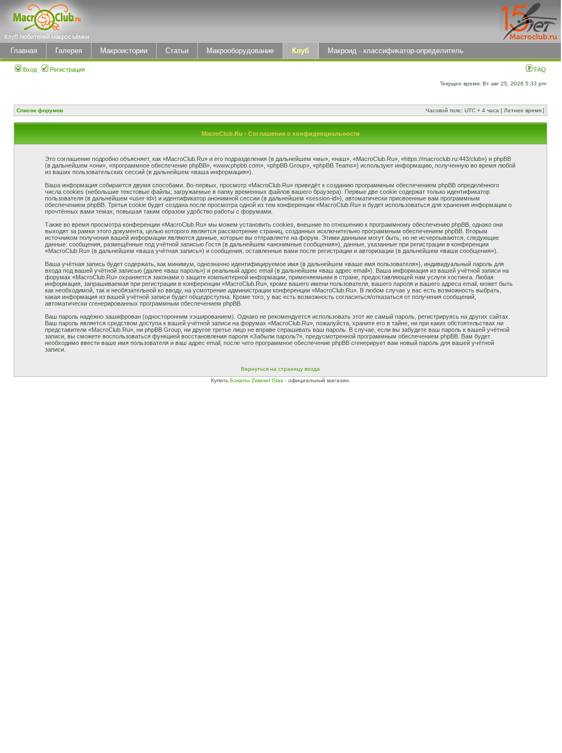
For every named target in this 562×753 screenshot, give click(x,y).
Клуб (300, 51)
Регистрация (66, 69)
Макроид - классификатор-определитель (395, 51)
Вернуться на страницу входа (280, 369)
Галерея (68, 51)
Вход (29, 69)
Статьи (176, 51)
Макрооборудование (240, 51)
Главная (23, 51)
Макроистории (123, 51)
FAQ (539, 69)
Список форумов (39, 110)
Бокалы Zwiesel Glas (257, 380)
